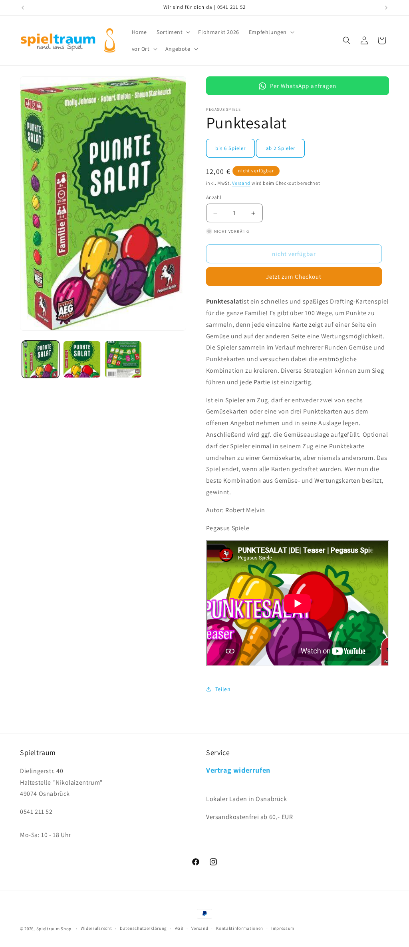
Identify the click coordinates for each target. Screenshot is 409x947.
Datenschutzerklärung (143, 928)
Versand (241, 183)
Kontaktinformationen (239, 928)
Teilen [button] (223, 689)
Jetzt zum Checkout (294, 276)
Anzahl (213, 197)
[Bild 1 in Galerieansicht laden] (40, 359)
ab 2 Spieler (280, 148)
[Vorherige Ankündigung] (23, 7)
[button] (172, 32)
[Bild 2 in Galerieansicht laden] (81, 359)
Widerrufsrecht (96, 928)
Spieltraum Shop (54, 928)
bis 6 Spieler (230, 148)
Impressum (282, 928)
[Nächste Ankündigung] (386, 7)
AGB (179, 928)
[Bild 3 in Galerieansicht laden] (123, 359)
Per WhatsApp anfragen (303, 86)
